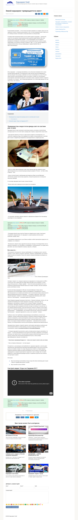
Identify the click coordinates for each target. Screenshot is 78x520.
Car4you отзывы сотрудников (62, 27)
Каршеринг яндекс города (35, 473)
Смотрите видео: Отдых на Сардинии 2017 (18, 121)
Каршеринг (11, 13)
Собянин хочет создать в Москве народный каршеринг (15, 454)
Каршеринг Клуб (22, 2)
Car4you (57, 44)
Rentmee (57, 49)
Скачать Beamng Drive (60, 29)
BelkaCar (14, 25)
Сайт (36, 486)
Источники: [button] (10, 357)
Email (21, 486)
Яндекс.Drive (58, 58)
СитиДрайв (15, 23)
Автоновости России (12, 435)
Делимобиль (58, 53)
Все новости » (14, 119)
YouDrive (57, 51)
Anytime (57, 40)
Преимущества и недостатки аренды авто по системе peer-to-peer (24, 116)
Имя (7, 486)
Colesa (56, 47)
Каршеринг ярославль (12, 473)
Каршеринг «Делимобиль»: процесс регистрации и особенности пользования (63, 23)
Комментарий (9, 490)
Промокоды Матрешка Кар (35, 435)
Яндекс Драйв (16, 20)
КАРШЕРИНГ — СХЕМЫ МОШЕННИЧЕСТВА (34, 454)
